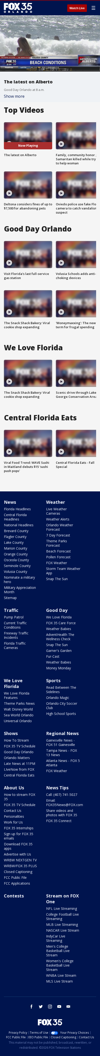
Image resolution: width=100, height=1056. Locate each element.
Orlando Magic (57, 697)
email (68, 1006)
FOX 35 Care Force (61, 623)
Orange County (16, 554)
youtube (59, 1006)
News (10, 502)
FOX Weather (56, 562)
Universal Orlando (18, 721)
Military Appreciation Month (20, 589)
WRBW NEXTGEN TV (20, 860)
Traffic (11, 610)
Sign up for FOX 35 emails (18, 836)
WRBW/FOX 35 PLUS (20, 866)
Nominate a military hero (19, 579)
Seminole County (17, 565)
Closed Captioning (18, 871)
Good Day (56, 610)
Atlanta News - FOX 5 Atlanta (63, 762)
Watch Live (77, 8)
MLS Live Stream (59, 981)
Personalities (14, 816)
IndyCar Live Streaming (55, 938)
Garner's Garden (59, 650)
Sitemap (10, 597)
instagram (50, 1006)
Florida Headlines (17, 509)
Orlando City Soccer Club (61, 705)
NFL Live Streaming (61, 908)
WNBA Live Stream (61, 975)
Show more (14, 96)
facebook (31, 1006)
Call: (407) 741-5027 (61, 794)
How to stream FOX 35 (19, 796)
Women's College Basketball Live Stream (60, 965)
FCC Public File (15, 877)
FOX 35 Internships (18, 828)
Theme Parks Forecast (56, 543)
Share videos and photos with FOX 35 (61, 812)
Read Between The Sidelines (61, 689)
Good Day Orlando (18, 752)
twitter (41, 1006)
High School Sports (61, 713)
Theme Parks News (19, 703)
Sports (53, 680)
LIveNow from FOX (19, 769)
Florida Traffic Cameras (15, 645)
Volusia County (15, 571)
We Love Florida (59, 617)
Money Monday (58, 668)
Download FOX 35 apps (18, 846)
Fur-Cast (52, 656)
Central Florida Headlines (15, 516)
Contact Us (12, 810)
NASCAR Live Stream (62, 930)
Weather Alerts (57, 519)
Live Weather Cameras (56, 511)
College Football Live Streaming (62, 916)
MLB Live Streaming (62, 924)
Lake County (14, 542)
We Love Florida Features (16, 695)
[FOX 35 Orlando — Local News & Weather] (18, 8)
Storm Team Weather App (63, 570)
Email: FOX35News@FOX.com (64, 802)
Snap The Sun (57, 578)
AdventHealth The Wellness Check (60, 636)
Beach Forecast (58, 551)
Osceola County (16, 560)
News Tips (57, 788)
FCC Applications (17, 883)
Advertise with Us (17, 854)
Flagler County (15, 536)
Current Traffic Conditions (15, 625)
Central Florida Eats (19, 775)
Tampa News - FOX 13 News (61, 752)
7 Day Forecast (58, 535)
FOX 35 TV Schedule (19, 746)
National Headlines (18, 525)
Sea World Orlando (18, 715)
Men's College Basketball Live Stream (58, 950)
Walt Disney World (18, 709)
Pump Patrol (14, 617)
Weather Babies (58, 628)
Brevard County (16, 530)
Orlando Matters (17, 757)
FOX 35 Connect (59, 820)
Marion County (15, 548)
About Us (14, 788)
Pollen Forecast (58, 557)
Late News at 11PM (19, 763)
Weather (55, 502)
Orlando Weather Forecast (59, 527)
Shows (11, 733)
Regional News (62, 733)
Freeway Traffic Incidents (16, 635)
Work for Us (13, 822)
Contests (14, 896)
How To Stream (16, 740)
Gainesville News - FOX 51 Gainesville (60, 742)
